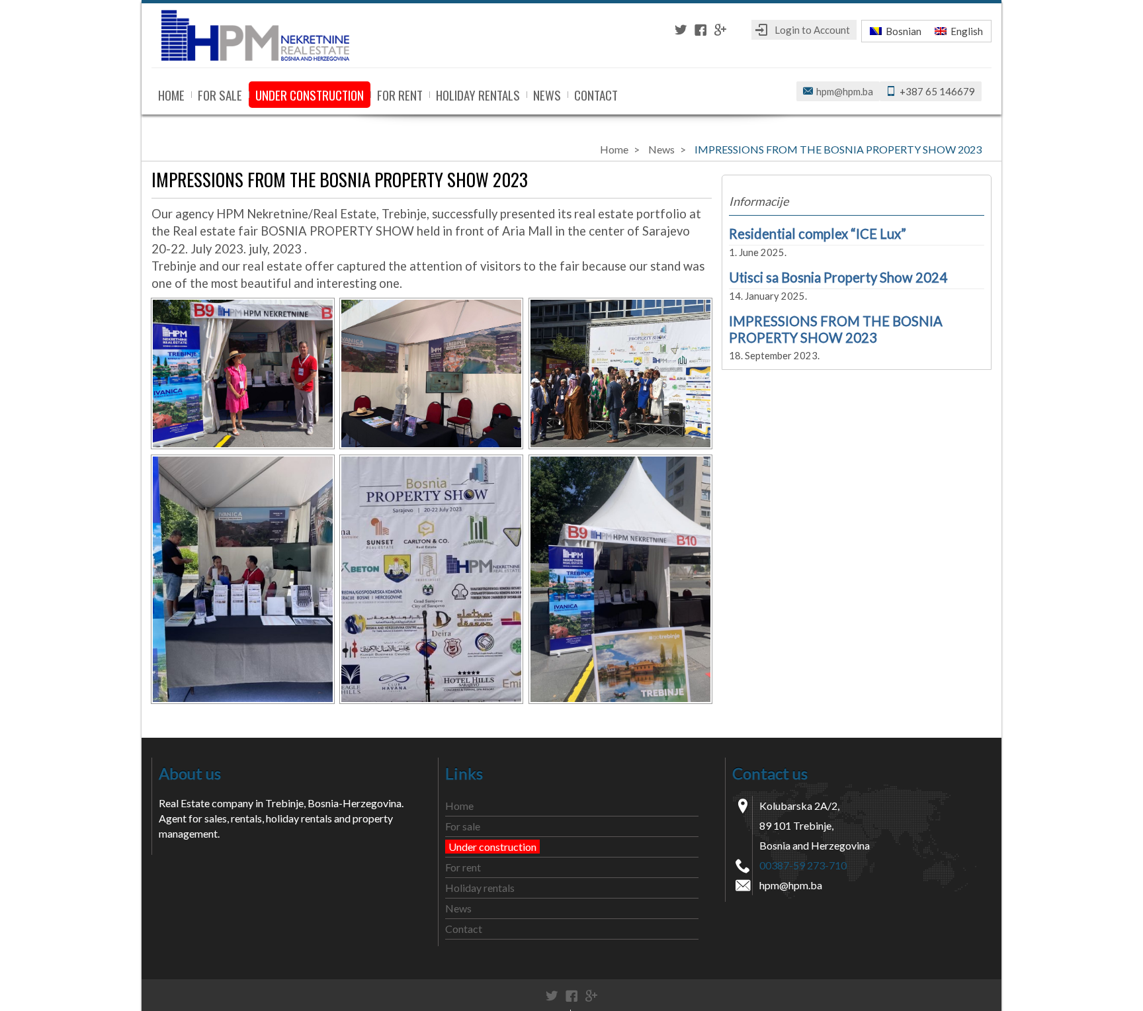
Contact (596, 94)
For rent (400, 94)
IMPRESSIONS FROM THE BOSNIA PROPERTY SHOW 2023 (836, 329)
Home (171, 94)
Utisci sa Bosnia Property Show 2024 (838, 277)
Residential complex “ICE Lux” (817, 234)
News (547, 94)
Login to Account (812, 30)
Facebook (700, 30)
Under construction (309, 94)
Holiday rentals (478, 94)
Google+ (720, 30)
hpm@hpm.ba (844, 91)
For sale (220, 94)
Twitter (681, 30)
